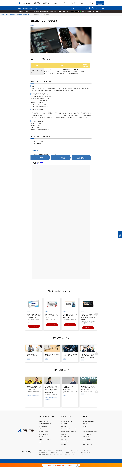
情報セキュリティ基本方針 (72, 452)
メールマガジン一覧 (43, 434)
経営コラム (63, 444)
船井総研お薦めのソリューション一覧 (48, 426)
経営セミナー (64, 426)
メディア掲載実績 (87, 439)
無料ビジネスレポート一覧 (45, 428)
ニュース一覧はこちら (76, 11)
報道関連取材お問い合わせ (45, 454)
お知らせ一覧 (86, 436)
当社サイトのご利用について (45, 450)
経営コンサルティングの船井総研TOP (9, 14)
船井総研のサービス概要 (66, 421)
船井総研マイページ (65, 439)
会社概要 (85, 426)
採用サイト (85, 442)
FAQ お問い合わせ (85, 452)
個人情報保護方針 (43, 452)
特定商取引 (90, 450)
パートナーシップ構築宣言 (71, 454)
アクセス (85, 423)
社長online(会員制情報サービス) (68, 431)
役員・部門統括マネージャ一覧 (90, 431)
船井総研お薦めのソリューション (26, 14)
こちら (41, 162)
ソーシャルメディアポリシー (56, 452)
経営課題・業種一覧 (43, 421)
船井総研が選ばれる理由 (88, 421)
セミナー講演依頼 (58, 454)
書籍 (40, 442)
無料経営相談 (64, 423)
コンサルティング (65, 436)
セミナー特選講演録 (43, 431)
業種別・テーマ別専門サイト (45, 439)
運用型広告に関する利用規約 (62, 450)
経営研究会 (63, 434)
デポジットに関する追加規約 (78, 450)
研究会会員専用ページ (66, 442)
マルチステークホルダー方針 (87, 454)
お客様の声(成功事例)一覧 (45, 423)
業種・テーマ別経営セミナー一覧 (68, 428)
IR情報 (84, 428)
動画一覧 (41, 436)
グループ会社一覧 (87, 434)
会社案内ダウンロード (88, 444)
